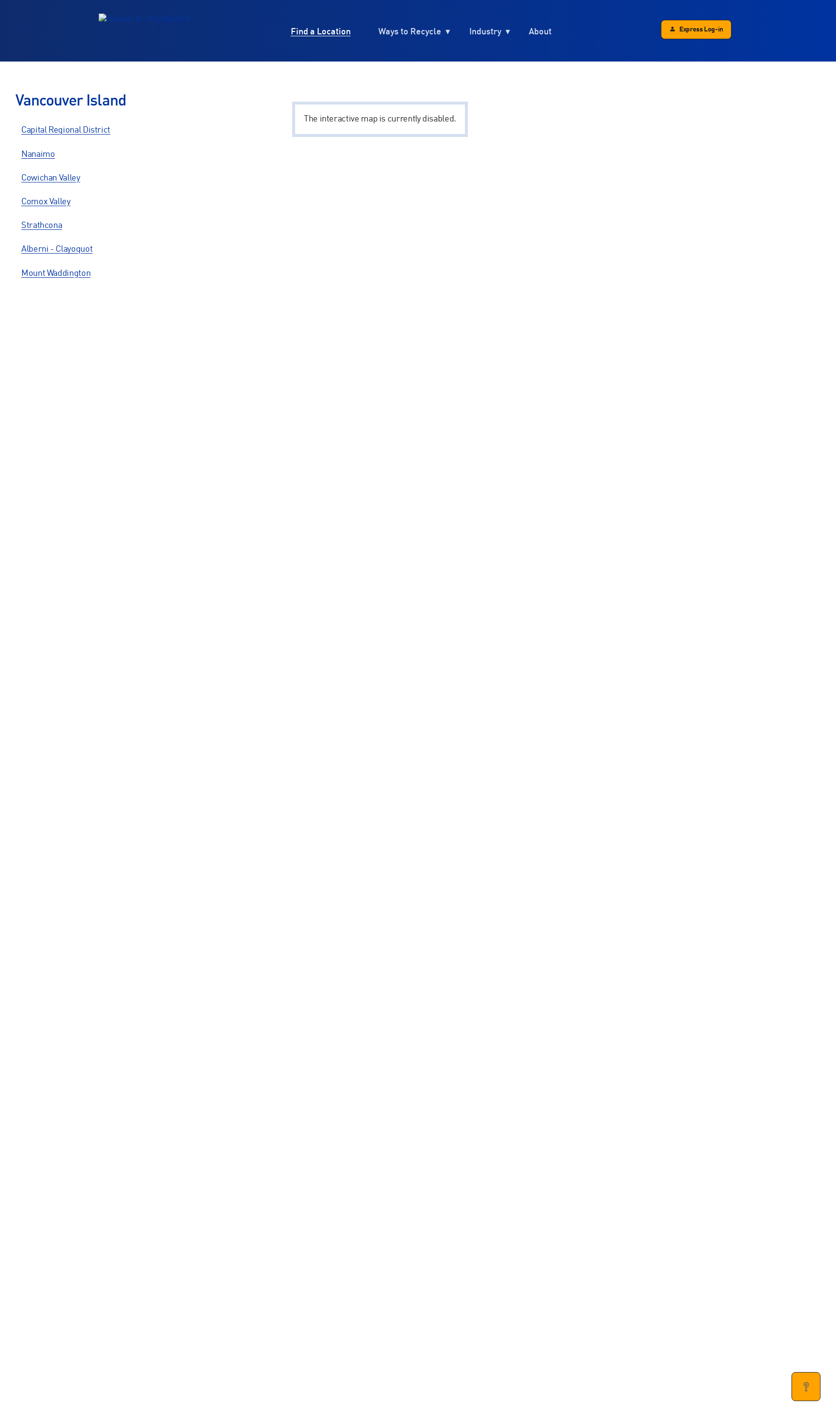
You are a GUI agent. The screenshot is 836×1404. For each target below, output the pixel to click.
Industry (485, 31)
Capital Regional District (65, 130)
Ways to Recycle (409, 31)
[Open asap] (806, 1386)
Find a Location (321, 31)
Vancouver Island (70, 101)
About (540, 31)
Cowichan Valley (50, 178)
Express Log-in (701, 29)
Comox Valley (46, 201)
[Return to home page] (144, 31)
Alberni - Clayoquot (56, 249)
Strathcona (41, 225)
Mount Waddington (55, 273)
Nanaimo (38, 154)
